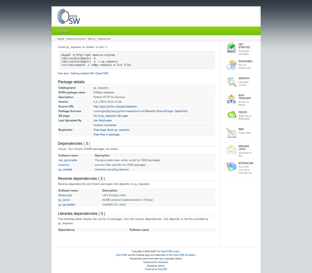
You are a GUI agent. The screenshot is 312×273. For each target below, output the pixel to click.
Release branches (76, 38)
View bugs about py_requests (111, 130)
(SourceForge (164, 111)
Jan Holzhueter (102, 120)
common (63, 165)
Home (63, 31)
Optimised (148, 262)
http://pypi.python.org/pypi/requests (115, 106)
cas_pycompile (67, 160)
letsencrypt (65, 195)
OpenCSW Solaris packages (68, 17)
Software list (104, 38)
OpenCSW (121, 254)
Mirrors (92, 38)
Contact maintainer (105, 125)
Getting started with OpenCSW (89, 73)
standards (163, 262)
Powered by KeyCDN (156, 269)
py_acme (64, 200)
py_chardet (65, 169)
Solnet (161, 265)
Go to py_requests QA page (110, 116)
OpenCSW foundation (184, 254)
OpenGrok (180, 111)
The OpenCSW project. (168, 251)
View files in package (106, 134)
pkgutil (61, 38)
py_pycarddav (67, 204)
